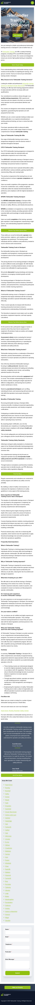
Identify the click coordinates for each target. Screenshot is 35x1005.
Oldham (7, 845)
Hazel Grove (4, 710)
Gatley (22, 710)
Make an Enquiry (17, 987)
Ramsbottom (9, 902)
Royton (7, 860)
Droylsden (8, 806)
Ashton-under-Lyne (10, 815)
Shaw (7, 866)
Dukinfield (8, 809)
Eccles (7, 842)
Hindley (7, 908)
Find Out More (17, 474)
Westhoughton (9, 899)
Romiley (11, 710)
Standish (7, 920)
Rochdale (8, 884)
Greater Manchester (11, 812)
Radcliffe (7, 869)
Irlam (6, 857)
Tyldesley (8, 887)
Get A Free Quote (17, 775)
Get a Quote (17, 35)
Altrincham (8, 836)
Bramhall (16, 710)
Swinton (7, 854)
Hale (6, 833)
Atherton (7, 890)
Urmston (7, 839)
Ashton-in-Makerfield (11, 911)
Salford (7, 830)
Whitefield (8, 863)
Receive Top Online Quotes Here (17, 230)
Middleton (8, 851)
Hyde (6, 803)
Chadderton (8, 848)
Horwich (7, 914)
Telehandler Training (8, 51)
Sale (6, 824)
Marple (7, 800)
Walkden (7, 872)
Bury (6, 881)
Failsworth (8, 827)
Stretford (7, 818)
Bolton (7, 896)
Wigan (7, 917)
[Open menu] (32, 2)
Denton (26, 710)
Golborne (8, 905)
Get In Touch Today (17, 65)
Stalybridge (8, 821)
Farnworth (8, 878)
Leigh (6, 893)
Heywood (8, 875)
